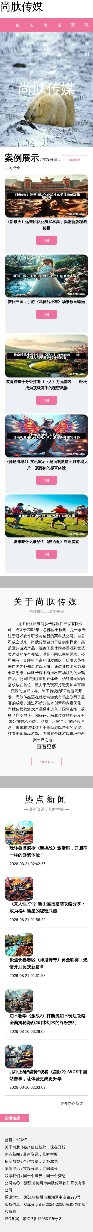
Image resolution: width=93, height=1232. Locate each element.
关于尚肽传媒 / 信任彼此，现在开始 (35, 1147)
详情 (46, 240)
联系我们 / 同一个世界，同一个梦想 (35, 1176)
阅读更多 (75, 160)
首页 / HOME (16, 1140)
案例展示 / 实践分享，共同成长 (31, 1169)
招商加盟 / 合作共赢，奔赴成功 (31, 1161)
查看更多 (46, 746)
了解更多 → (46, 761)
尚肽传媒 (21, 6)
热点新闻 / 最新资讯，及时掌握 (31, 1154)
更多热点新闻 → (74, 1103)
